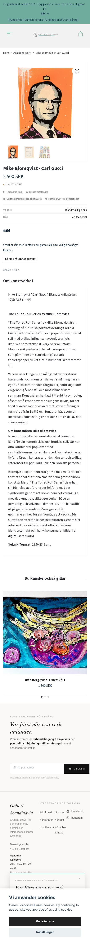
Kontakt (59, 819)
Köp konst (46, 812)
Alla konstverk (22, 53)
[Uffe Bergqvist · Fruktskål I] (45, 632)
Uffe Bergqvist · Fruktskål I (45, 680)
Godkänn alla (45, 921)
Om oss (59, 812)
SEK (43, 13)
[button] (41, 697)
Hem (6, 53)
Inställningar (45, 932)
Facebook (77, 811)
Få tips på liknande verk (20, 258)
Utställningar (47, 827)
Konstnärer (46, 819)
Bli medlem (76, 768)
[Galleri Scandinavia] (45, 34)
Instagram (77, 817)
